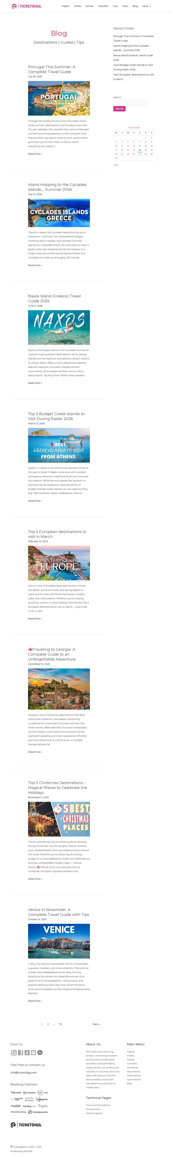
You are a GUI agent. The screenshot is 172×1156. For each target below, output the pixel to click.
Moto (125, 6)
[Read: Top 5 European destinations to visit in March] (59, 563)
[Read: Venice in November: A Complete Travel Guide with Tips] (59, 941)
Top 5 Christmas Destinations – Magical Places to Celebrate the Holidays (57, 787)
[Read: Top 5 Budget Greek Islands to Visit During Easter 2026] (59, 445)
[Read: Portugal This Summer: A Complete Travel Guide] (59, 98)
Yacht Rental (134, 1079)
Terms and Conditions (98, 1105)
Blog (135, 6)
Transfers (103, 6)
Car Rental (132, 1067)
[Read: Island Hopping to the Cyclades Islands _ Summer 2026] (59, 212)
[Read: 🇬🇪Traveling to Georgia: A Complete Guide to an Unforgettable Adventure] (59, 688)
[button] (159, 6)
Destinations (134, 1075)
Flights (65, 6)
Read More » (35, 153)
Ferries (89, 6)
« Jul (115, 165)
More (145, 6)
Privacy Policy (93, 1109)
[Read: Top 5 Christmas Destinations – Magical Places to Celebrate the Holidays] (59, 819)
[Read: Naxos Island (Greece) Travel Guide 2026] (59, 327)
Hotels (77, 6)
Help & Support (94, 1113)
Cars (115, 6)
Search (117, 97)
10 (60, 1024)
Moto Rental (133, 1071)
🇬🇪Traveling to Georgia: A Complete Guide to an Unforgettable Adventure (52, 654)
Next (97, 1024)
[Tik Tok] (24, 1052)
